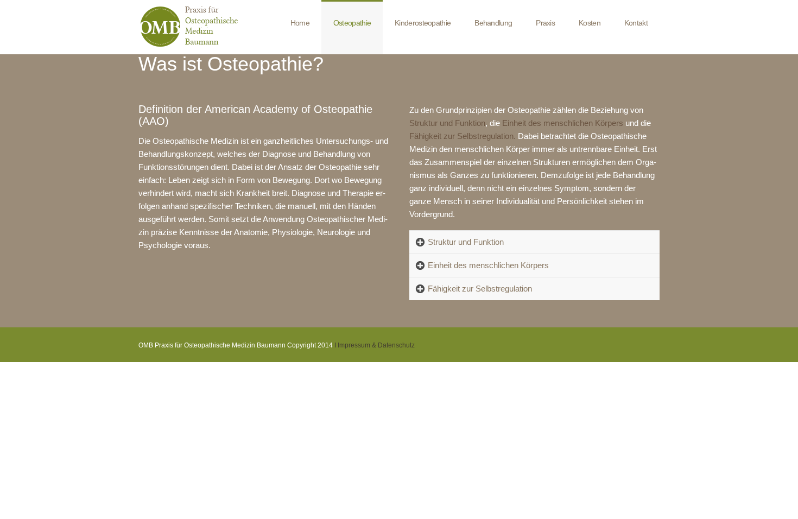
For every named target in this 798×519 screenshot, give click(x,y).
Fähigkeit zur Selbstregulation (480, 288)
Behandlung (493, 22)
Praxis (545, 22)
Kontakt (636, 22)
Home (299, 22)
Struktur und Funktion (466, 241)
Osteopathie (352, 22)
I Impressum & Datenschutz (374, 345)
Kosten (589, 22)
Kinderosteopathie (423, 22)
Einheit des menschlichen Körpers (488, 265)
